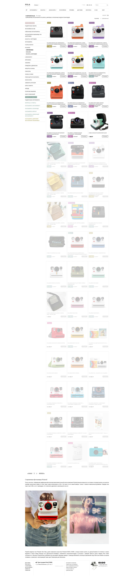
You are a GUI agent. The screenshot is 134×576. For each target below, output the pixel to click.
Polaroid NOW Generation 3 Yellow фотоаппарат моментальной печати (77, 73)
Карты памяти (29, 85)
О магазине (28, 565)
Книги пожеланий (30, 94)
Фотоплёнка (62, 10)
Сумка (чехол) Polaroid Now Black (98, 133)
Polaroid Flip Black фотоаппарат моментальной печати (55, 133)
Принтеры (28, 71)
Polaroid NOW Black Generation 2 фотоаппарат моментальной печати (56, 43)
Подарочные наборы (31, 25)
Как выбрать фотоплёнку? (32, 105)
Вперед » (42, 473)
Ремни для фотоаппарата (32, 77)
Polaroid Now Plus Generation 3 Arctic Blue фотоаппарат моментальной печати (97, 74)
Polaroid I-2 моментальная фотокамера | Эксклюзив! (75, 133)
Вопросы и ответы (30, 102)
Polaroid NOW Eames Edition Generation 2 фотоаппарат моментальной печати (96, 104)
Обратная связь (69, 570)
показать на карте (59, 565)
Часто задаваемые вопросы (72, 565)
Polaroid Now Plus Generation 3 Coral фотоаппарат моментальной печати (56, 104)
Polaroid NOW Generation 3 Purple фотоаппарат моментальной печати (98, 43)
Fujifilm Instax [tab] (29, 44)
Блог (103, 10)
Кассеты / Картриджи (31, 53)
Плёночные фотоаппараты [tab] (32, 31)
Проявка (71, 10)
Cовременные (29, 49)
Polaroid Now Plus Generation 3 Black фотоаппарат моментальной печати (77, 104)
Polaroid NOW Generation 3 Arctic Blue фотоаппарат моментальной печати (56, 74)
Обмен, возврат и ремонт (71, 567)
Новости (27, 568)
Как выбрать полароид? (32, 108)
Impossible (28, 59)
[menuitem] (27, 10)
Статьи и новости (70, 568)
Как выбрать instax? (31, 111)
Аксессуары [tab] (28, 79)
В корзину (63, 46)
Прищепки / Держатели (31, 65)
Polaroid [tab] (27, 47)
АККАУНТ (104, 15)
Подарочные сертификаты (32, 100)
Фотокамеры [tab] (28, 41)
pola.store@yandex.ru (102, 566)
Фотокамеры (33, 10)
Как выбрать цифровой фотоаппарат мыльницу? (32, 119)
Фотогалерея (28, 567)
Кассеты (42, 10)
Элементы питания (30, 82)
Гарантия (27, 570)
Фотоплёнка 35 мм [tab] (30, 28)
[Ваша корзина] (108, 15)
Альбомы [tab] (27, 62)
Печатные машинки (30, 91)
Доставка (79, 10)
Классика (28, 51)
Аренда (27, 88)
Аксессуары (52, 10)
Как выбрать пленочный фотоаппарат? (32, 115)
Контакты (88, 10)
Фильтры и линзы (30, 68)
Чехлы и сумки (29, 74)
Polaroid (96, 18)
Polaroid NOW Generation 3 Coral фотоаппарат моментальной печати (77, 43)
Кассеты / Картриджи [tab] (31, 39)
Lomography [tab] (28, 57)
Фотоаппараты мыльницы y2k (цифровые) (33, 35)
